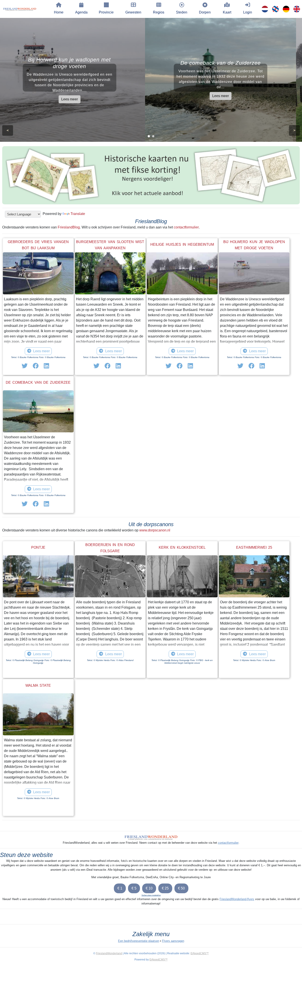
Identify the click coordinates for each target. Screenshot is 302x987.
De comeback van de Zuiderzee (38, 382)
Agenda (81, 12)
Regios (158, 12)
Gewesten (133, 12)
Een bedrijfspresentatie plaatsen (138, 941)
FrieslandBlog (69, 227)
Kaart (227, 12)
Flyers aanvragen (173, 941)
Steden (181, 12)
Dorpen (205, 12)
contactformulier (186, 227)
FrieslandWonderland (109, 953)
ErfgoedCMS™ (200, 953)
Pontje (38, 547)
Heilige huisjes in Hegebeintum (182, 244)
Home (58, 12)
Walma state (38, 685)
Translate (78, 214)
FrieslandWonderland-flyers (237, 899)
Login (247, 12)
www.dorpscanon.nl (154, 530)
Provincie (106, 12)
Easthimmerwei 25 (254, 547)
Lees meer (75, 99)
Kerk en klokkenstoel (182, 547)
